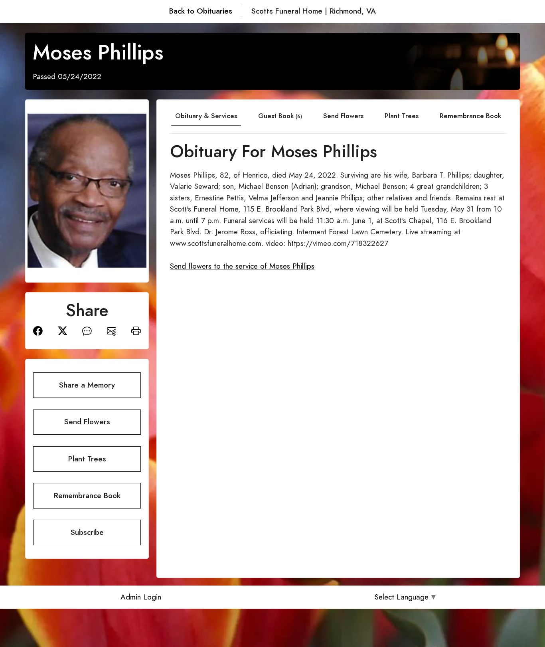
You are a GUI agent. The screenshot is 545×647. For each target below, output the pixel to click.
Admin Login (140, 597)
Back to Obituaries (200, 11)
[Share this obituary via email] (112, 330)
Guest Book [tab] (280, 116)
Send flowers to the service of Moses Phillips (242, 266)
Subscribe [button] (87, 532)
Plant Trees (402, 116)
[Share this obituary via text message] (87, 330)
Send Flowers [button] (87, 421)
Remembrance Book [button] (87, 495)
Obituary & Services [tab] (206, 116)
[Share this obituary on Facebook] (38, 330)
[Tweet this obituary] (62, 330)
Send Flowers (343, 116)
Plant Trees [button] (87, 458)
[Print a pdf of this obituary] (136, 330)
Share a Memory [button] (87, 385)
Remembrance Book (470, 116)
